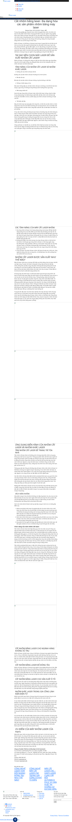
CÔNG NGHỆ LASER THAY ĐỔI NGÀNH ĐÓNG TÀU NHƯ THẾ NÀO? (20, 774)
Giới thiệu (26, 1)
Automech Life (23, 761)
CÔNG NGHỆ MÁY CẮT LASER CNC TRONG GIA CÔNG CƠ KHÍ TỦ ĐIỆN (35, 774)
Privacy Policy (54, 815)
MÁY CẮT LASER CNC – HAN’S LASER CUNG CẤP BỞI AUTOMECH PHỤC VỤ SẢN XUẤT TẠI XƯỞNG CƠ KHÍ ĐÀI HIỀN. (50, 778)
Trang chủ (16, 1)
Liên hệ (38, 1)
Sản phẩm (21, 1)
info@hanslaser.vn (28, 795)
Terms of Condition (64, 815)
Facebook (9, 804)
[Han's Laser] (6, 1)
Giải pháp (34, 1)
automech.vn (22, 759)
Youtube (9, 806)
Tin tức (30, 1)
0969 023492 (26, 793)
